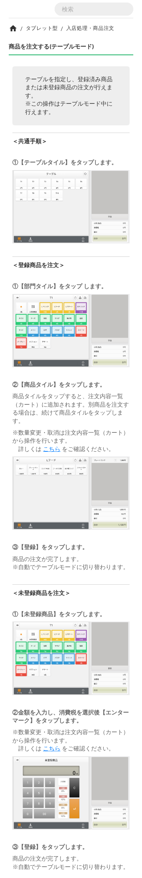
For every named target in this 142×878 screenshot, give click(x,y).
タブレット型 (42, 28)
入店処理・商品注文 (90, 28)
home (13, 28)
